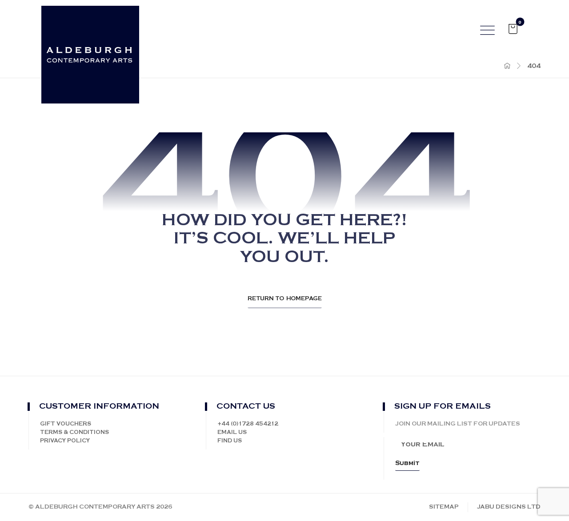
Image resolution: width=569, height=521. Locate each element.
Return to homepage (285, 298)
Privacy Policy (65, 440)
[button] (513, 29)
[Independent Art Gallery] (90, 58)
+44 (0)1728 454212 (247, 424)
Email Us (232, 432)
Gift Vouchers (65, 424)
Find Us (229, 440)
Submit (407, 463)
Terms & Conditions (74, 432)
